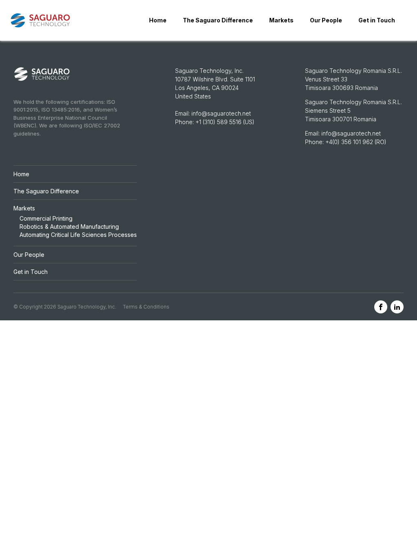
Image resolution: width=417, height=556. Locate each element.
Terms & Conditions (146, 307)
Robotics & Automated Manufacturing (69, 226)
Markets (281, 20)
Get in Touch (376, 20)
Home (158, 20)
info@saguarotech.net (221, 113)
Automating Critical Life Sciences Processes (78, 234)
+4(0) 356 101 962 (350, 141)
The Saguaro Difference (218, 20)
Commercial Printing (46, 218)
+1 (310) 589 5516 (218, 121)
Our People (326, 20)
